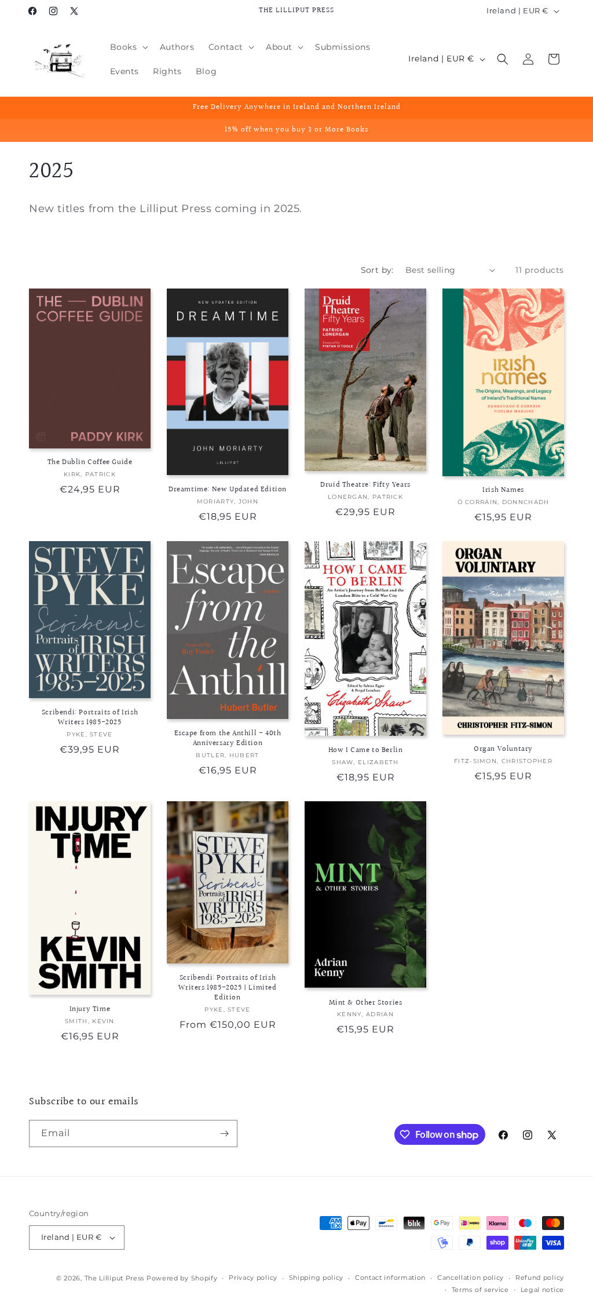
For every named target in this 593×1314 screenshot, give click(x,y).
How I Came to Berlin (365, 750)
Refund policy (539, 1277)
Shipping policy (316, 1277)
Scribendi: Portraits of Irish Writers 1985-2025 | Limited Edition (227, 988)
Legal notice (542, 1290)
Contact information (390, 1277)
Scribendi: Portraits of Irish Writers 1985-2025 (90, 718)
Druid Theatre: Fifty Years (365, 485)
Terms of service (480, 1290)
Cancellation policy (470, 1277)
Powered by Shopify (182, 1278)
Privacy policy (253, 1277)
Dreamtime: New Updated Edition (228, 490)
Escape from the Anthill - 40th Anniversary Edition (227, 739)
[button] (128, 47)
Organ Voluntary (503, 749)
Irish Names (503, 490)
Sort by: (377, 270)
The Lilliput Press (115, 1278)
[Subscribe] (224, 1133)
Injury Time (90, 1009)
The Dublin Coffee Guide (90, 463)
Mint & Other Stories (365, 1003)
